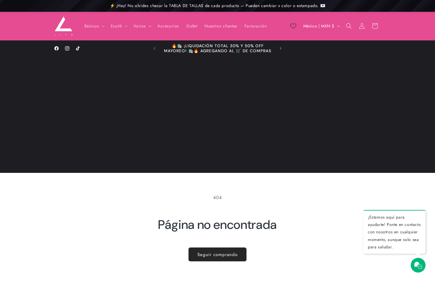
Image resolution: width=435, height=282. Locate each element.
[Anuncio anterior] (154, 48)
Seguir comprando (217, 254)
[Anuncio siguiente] (280, 48)
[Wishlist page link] (293, 26)
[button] (94, 26)
